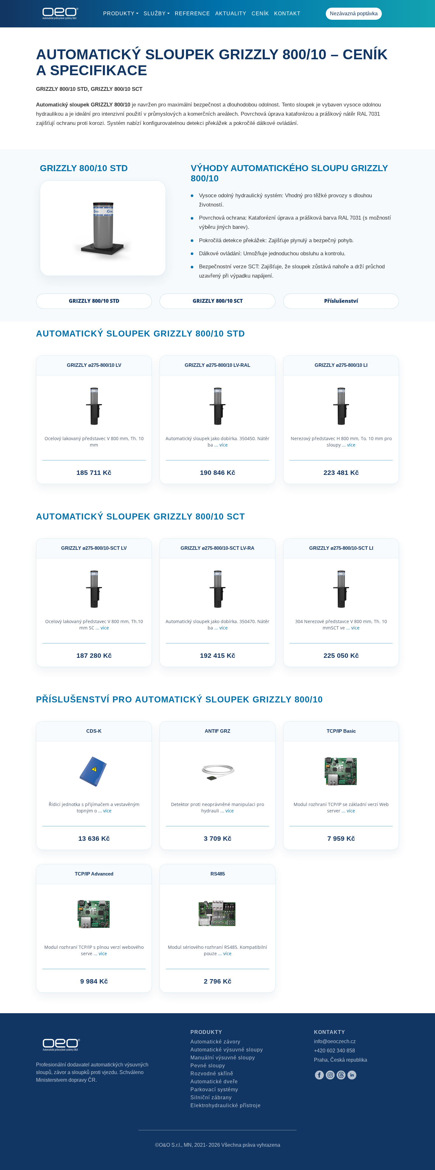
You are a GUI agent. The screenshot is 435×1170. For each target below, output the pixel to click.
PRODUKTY (119, 13)
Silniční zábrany (211, 1097)
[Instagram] (330, 1074)
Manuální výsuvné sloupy (222, 1057)
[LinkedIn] (351, 1074)
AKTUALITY (230, 13)
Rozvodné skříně (211, 1073)
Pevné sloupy (207, 1065)
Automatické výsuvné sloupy (226, 1049)
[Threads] (341, 1074)
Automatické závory (215, 1041)
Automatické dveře (214, 1081)
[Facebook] (319, 1074)
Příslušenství (341, 300)
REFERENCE (192, 13)
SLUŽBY (155, 13)
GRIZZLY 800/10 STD (94, 300)
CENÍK (260, 13)
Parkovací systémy (214, 1089)
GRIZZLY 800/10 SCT (218, 300)
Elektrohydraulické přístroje (225, 1105)
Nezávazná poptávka (354, 13)
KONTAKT (287, 13)
